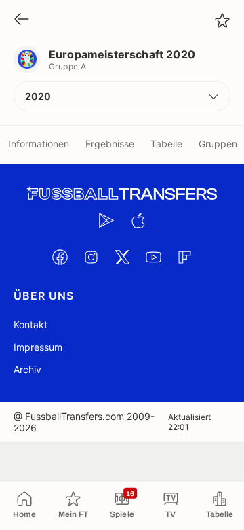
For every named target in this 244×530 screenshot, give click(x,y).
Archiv (27, 369)
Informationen (38, 143)
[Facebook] (59, 257)
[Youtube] (153, 257)
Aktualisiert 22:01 (189, 422)
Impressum (38, 347)
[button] (122, 96)
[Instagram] (91, 257)
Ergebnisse (109, 143)
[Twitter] (122, 257)
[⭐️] (222, 20)
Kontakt (30, 324)
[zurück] (22, 20)
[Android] (106, 220)
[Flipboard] (184, 257)
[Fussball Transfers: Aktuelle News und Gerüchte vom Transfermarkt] (122, 194)
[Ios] (137, 220)
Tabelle (166, 143)
